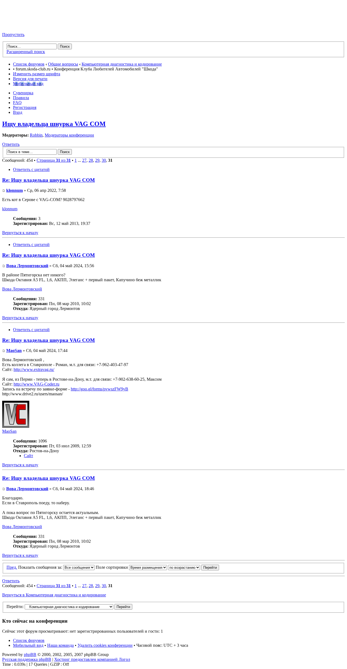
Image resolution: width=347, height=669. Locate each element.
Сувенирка (23, 93)
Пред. (12, 567)
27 (84, 160)
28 (91, 160)
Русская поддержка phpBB (26, 659)
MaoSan (14, 350)
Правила (21, 97)
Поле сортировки (112, 567)
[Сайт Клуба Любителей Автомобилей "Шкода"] (29, 25)
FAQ (17, 102)
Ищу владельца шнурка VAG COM (54, 123)
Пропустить (13, 34)
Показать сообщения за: (40, 567)
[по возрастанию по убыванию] (193, 567)
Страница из (54, 160)
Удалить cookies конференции (105, 645)
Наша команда (60, 645)
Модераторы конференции (69, 135)
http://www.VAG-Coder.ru (36, 384)
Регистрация (24, 107)
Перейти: (15, 606)
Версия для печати (30, 78)
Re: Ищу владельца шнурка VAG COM (48, 180)
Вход (17, 112)
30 (104, 160)
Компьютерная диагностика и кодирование (122, 64)
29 (97, 160)
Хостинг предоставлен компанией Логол (92, 659)
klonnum (14, 190)
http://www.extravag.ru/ (34, 369)
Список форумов (28, 64)
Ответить (11, 144)
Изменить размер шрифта (36, 74)
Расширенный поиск (26, 51)
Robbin (36, 135)
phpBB (30, 654)
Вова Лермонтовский (27, 265)
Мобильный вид (28, 83)
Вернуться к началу (20, 232)
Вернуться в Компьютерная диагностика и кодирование (54, 595)
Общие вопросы (63, 64)
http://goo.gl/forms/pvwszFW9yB (99, 389)
